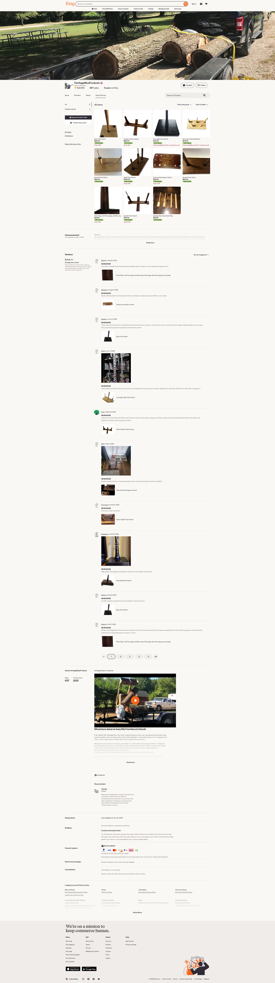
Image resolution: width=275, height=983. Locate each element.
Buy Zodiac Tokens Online (147, 892)
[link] (103, 656)
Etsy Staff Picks (107, 9)
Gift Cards (177, 9)
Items (67, 95)
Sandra (103, 319)
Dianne (103, 595)
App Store (73, 969)
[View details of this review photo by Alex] (116, 461)
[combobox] (129, 3)
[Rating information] (75, 88)
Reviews (77, 95)
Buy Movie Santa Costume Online (76, 892)
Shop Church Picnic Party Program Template (153, 903)
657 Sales (68, 132)
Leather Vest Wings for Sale (74, 895)
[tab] (78, 104)
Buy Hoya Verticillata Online (111, 903)
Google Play (89, 969)
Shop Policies (100, 95)
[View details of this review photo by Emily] (116, 368)
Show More (137, 912)
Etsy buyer (104, 505)
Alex (102, 444)
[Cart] (206, 3)
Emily (103, 351)
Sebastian (104, 534)
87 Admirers (69, 136)
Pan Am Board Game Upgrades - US (187, 905)
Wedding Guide (164, 9)
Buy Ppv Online (107, 892)
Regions (206, 979)
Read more (150, 243)
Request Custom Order (79, 117)
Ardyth (103, 260)
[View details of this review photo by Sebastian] (116, 551)
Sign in (194, 4)
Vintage (150, 9)
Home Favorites (123, 9)
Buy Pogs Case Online (182, 903)
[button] (187, 85)
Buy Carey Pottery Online (183, 892)
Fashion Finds (138, 9)
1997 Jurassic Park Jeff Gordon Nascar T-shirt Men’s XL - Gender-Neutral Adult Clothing (80, 906)
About (88, 95)
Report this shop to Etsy (73, 144)
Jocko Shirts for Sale (72, 903)
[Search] (185, 3)
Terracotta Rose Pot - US (110, 905)
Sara (102, 412)
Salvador (104, 290)
